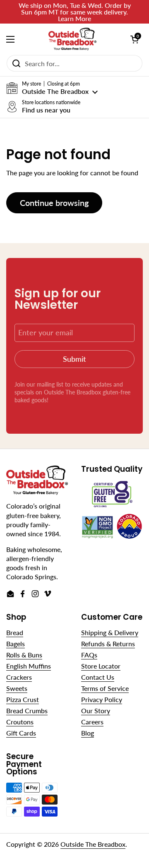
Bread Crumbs (27, 710)
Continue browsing (54, 203)
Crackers (19, 677)
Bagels (15, 643)
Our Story (95, 710)
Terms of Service (105, 688)
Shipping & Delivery (109, 632)
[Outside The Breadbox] (72, 39)
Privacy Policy (101, 699)
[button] (52, 88)
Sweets (16, 688)
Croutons (20, 722)
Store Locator (100, 666)
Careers (92, 722)
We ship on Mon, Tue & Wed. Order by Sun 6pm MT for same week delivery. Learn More (75, 11)
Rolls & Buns (24, 655)
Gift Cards (21, 733)
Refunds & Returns (108, 643)
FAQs (89, 655)
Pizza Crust (22, 699)
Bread (14, 632)
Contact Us (97, 677)
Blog (87, 733)
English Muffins (28, 666)
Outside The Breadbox (92, 844)
